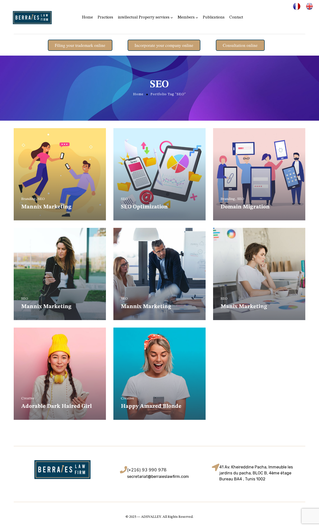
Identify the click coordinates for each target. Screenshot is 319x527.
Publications (214, 17)
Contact (236, 17)
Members (186, 17)
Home (87, 17)
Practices (105, 17)
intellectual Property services (143, 17)
